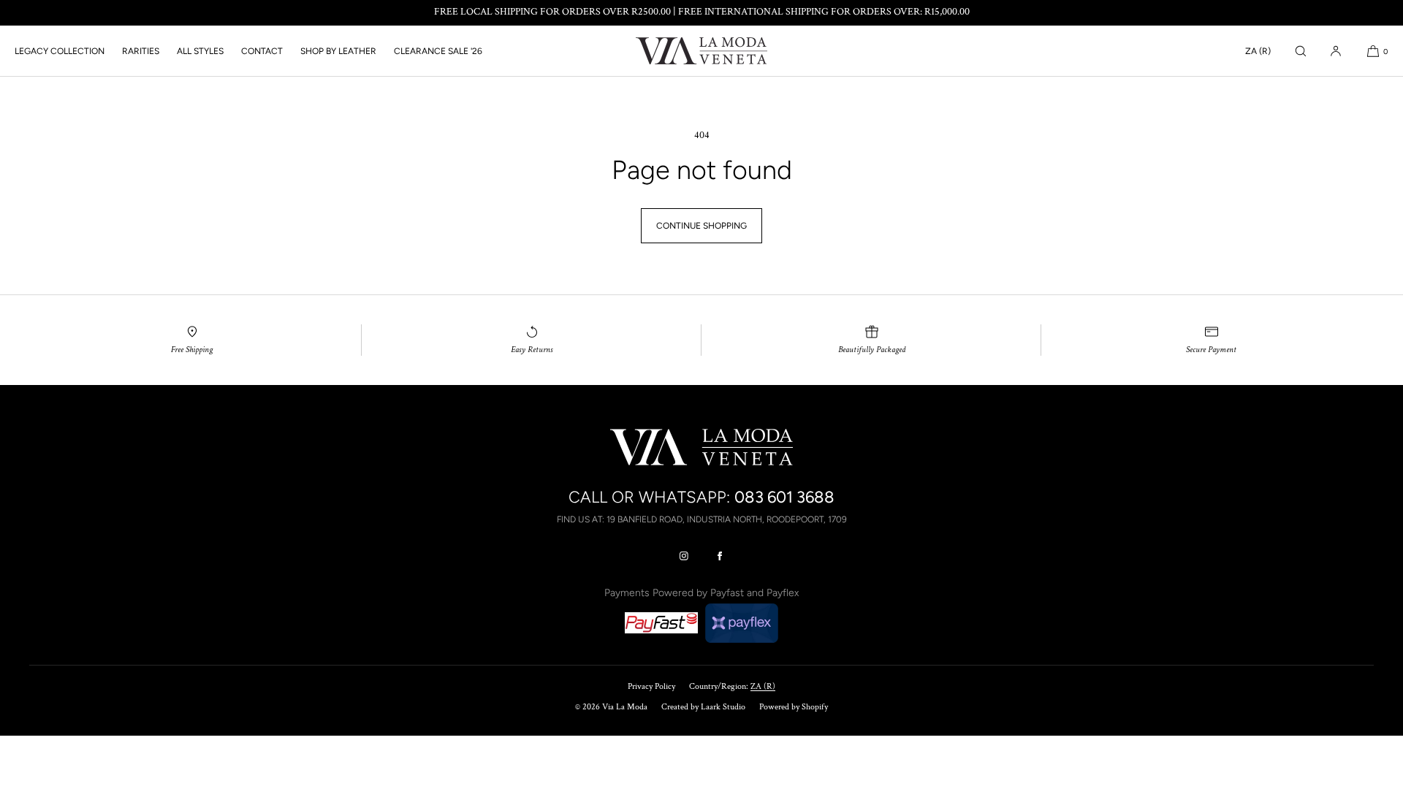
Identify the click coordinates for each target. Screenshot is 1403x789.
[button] (1300, 51)
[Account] (1336, 51)
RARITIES (140, 51)
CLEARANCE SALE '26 (438, 51)
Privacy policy (651, 686)
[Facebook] (720, 556)
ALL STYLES (200, 51)
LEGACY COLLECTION (59, 51)
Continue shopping (701, 226)
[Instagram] (684, 556)
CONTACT (262, 51)
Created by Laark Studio (703, 706)
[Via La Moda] (701, 51)
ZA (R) (1258, 51)
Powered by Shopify (793, 706)
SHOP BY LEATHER (338, 51)
